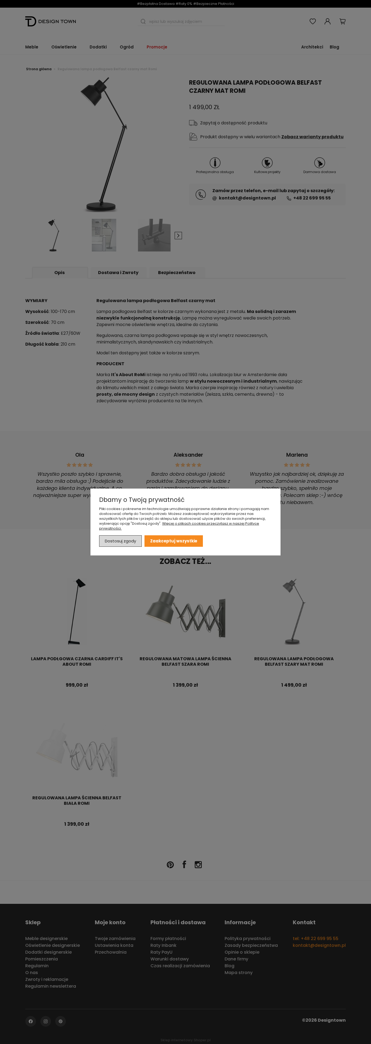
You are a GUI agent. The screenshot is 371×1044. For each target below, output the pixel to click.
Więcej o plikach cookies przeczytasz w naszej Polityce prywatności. (179, 526)
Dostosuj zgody (120, 541)
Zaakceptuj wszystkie (173, 541)
